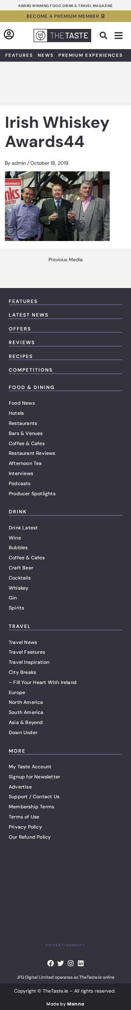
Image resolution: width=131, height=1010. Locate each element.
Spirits (16, 608)
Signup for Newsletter (34, 777)
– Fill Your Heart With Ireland (43, 682)
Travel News (23, 642)
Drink (18, 511)
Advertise (20, 787)
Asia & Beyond (26, 722)
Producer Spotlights (32, 493)
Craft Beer (21, 568)
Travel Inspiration (29, 662)
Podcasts (20, 483)
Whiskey (18, 588)
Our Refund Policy (30, 837)
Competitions (31, 370)
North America (26, 702)
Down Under (23, 732)
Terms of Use (24, 817)
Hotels (16, 413)
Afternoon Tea (25, 463)
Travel (20, 626)
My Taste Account (30, 766)
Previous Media (65, 259)
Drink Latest (23, 528)
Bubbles (18, 547)
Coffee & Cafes (27, 443)
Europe (17, 692)
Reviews (22, 342)
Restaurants (23, 423)
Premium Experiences (90, 55)
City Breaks (22, 672)
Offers (20, 329)
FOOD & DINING (32, 387)
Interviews (21, 473)
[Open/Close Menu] (118, 36)
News (46, 55)
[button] (103, 35)
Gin (13, 598)
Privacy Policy (25, 827)
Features (19, 55)
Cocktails (20, 578)
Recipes (21, 356)
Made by (65, 1004)
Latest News (29, 315)
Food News (22, 403)
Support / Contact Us (34, 796)
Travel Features (27, 652)
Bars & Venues (26, 433)
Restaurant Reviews (32, 453)
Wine (15, 538)
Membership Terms (31, 806)
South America (26, 712)
